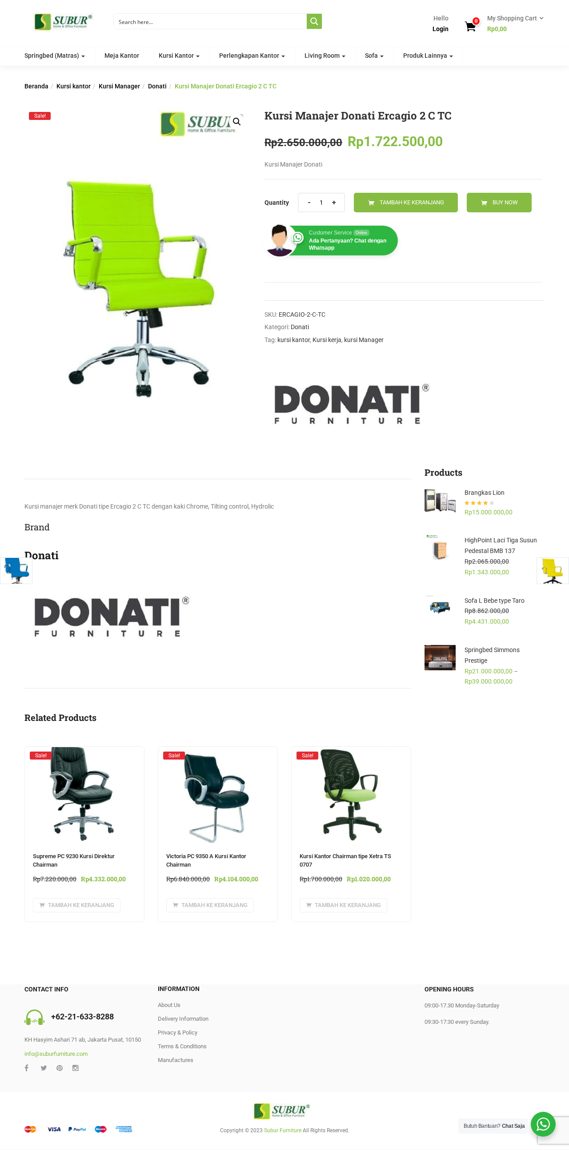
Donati (157, 86)
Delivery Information (183, 1018)
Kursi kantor (73, 86)
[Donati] (348, 404)
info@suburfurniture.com (56, 1054)
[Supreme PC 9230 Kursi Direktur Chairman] (84, 755)
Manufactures (175, 1060)
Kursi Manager (119, 86)
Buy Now (505, 202)
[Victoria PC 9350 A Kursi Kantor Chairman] (218, 755)
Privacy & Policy (177, 1032)
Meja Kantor (121, 55)
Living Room (323, 55)
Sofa (372, 55)
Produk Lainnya (426, 55)
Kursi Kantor (177, 55)
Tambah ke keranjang (412, 202)
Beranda (36, 86)
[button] (513, 24)
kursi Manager (364, 339)
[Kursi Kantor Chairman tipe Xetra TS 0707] (351, 755)
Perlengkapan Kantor (249, 55)
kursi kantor (293, 339)
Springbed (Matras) (52, 55)
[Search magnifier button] (314, 21)
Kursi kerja (327, 339)
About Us (169, 1005)
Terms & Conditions (182, 1046)
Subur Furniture (282, 1130)
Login (441, 28)
